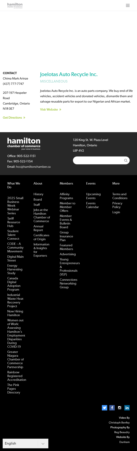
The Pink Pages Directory (13, 388)
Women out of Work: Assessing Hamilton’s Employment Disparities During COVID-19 (16, 333)
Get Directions (12, 117)
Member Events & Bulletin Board (66, 222)
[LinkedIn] (127, 407)
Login (116, 212)
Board (38, 199)
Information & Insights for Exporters (41, 250)
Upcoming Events (93, 196)
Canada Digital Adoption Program (14, 284)
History (38, 194)
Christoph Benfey (119, 422)
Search (126, 160)
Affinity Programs (66, 196)
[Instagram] (119, 407)
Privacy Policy (117, 205)
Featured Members (66, 247)
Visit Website (49, 109)
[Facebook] (112, 407)
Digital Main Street (15, 258)
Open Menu (128, 5)
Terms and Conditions (119, 196)
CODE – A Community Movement (15, 247)
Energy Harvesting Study (14, 269)
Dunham (124, 442)
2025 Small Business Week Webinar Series (15, 206)
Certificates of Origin (41, 237)
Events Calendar (92, 205)
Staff (37, 204)
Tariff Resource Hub (13, 222)
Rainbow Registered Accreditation (16, 376)
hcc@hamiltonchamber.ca (33, 166)
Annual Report (38, 228)
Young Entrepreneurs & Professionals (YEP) (70, 267)
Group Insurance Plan (66, 236)
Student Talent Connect (13, 235)
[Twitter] (104, 407)
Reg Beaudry (122, 432)
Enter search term (101, 160)
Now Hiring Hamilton (15, 313)
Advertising (68, 254)
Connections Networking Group (68, 283)
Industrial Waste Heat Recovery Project (15, 300)
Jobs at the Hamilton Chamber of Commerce (42, 215)
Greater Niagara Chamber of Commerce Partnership (15, 359)
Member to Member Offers (67, 207)
